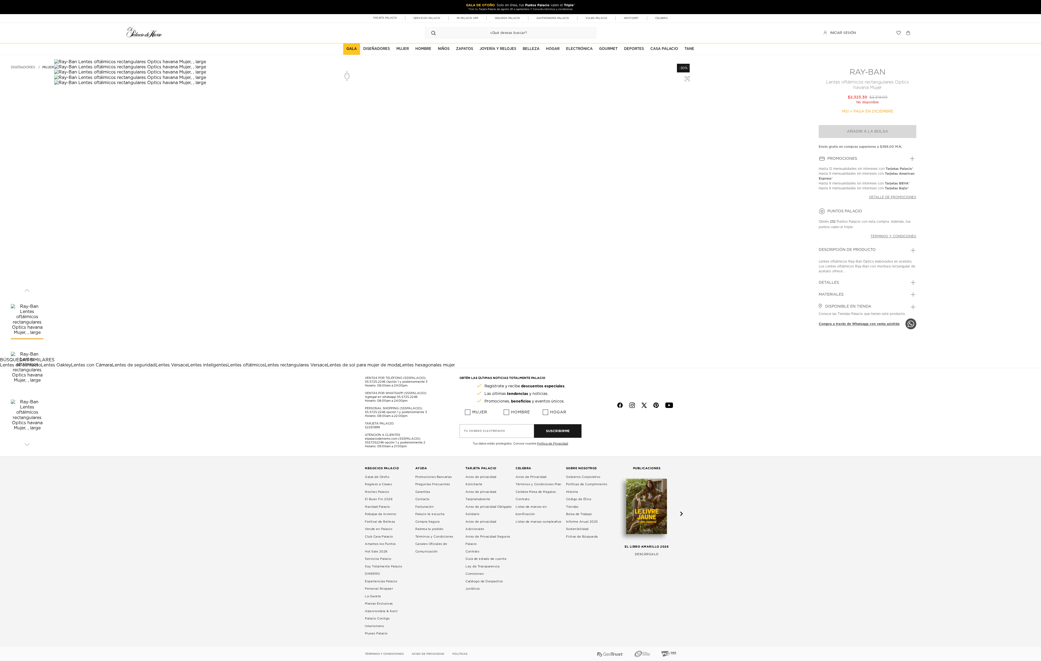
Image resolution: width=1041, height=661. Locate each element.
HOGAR (553, 49)
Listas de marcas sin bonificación (531, 510)
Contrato (472, 551)
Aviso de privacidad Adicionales (480, 525)
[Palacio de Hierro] (144, 32)
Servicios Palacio (378, 558)
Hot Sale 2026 (376, 551)
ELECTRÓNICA (579, 49)
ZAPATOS (464, 49)
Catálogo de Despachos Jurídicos (484, 585)
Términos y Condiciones (434, 536)
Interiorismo (374, 626)
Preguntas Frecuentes (432, 484)
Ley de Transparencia (482, 566)
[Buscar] (433, 33)
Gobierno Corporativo (583, 476)
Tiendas (572, 506)
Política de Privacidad (552, 443)
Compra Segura (427, 521)
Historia (572, 491)
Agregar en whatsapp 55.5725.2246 (391, 396)
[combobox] (505, 33)
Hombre (520, 412)
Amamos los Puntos (380, 543)
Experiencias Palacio (381, 581)
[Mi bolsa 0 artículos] (909, 33)
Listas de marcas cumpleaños (538, 521)
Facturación (424, 506)
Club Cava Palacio (379, 536)
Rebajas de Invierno (380, 514)
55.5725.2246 (375, 381)
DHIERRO (372, 573)
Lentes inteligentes (207, 365)
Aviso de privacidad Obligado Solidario (488, 510)
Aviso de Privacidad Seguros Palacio (487, 540)
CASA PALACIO (664, 49)
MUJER (402, 49)
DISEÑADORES (376, 49)
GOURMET (608, 49)
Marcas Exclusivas (379, 603)
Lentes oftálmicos (246, 365)
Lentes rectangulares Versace (296, 365)
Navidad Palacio (377, 506)
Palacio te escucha (430, 514)
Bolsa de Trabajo (579, 514)
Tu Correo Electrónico (484, 431)
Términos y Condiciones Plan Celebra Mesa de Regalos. (538, 488)
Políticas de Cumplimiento (587, 484)
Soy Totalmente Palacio (383, 566)
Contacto (422, 499)
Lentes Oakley (56, 365)
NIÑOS (443, 49)
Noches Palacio (377, 491)
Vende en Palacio (378, 529)
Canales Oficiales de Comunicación (431, 547)
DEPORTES (634, 49)
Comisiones (474, 573)
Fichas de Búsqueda (582, 536)
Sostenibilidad (577, 529)
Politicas (459, 654)
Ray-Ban (867, 72)
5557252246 (374, 442)
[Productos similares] (686, 78)
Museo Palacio (376, 633)
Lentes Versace (172, 365)
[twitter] (644, 405)
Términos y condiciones (893, 236)
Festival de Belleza (380, 521)
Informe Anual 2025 (582, 521)
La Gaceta (373, 596)
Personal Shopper (379, 588)
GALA (351, 49)
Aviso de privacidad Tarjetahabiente (480, 495)
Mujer (48, 67)
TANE (689, 49)
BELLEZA (531, 49)
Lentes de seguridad (134, 365)
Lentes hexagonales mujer (427, 365)
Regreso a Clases (378, 484)
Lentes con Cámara (91, 365)
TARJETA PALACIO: (379, 423)
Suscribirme (558, 431)
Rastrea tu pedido (429, 529)
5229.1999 (372, 427)
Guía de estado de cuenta (485, 558)
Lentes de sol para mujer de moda (363, 365)
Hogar (558, 412)
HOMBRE (423, 49)
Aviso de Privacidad (531, 476)
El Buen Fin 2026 (379, 499)
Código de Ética (578, 499)
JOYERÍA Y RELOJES (498, 49)
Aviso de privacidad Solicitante (480, 480)
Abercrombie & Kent (381, 611)
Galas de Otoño (377, 476)
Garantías (422, 491)
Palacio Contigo (377, 618)
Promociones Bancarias (433, 476)
